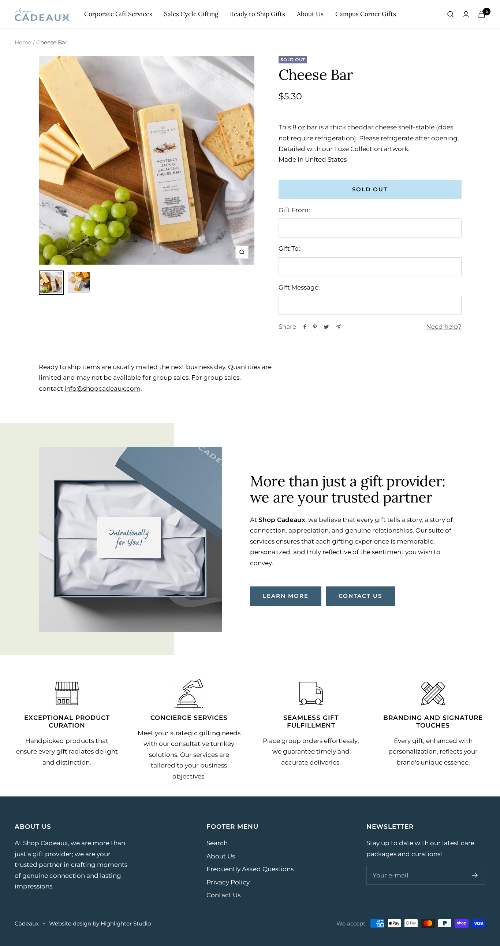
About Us (310, 14)
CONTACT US (360, 595)
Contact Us (223, 895)
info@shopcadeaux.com (102, 388)
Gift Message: (299, 287)
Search (217, 843)
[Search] (450, 14)
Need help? (444, 326)
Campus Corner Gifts (365, 14)
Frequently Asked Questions (250, 869)
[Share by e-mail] (338, 326)
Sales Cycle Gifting (191, 14)
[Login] (466, 14)
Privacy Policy (228, 882)
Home (23, 42)
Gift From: (294, 210)
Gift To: (289, 248)
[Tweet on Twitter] (326, 327)
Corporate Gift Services (118, 14)
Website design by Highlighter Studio (100, 923)
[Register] (475, 875)
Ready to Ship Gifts (257, 14)
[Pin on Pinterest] (315, 327)
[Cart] (481, 14)
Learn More (286, 595)
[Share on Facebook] (304, 327)
